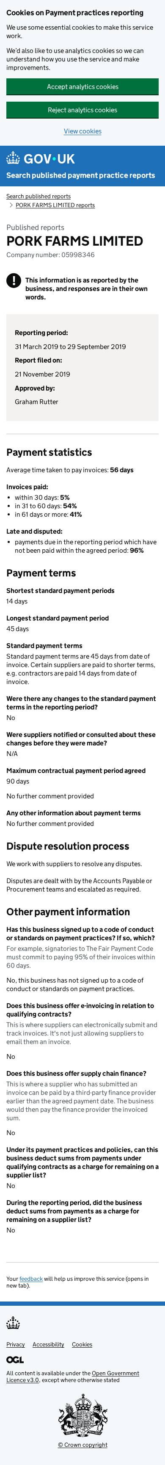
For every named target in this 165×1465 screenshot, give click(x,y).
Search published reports (38, 196)
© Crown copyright (82, 1444)
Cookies (82, 1344)
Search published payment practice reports (80, 175)
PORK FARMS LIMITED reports (55, 205)
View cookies (83, 131)
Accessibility (48, 1344)
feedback (31, 1278)
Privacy (15, 1344)
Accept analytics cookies (82, 87)
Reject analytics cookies (82, 110)
